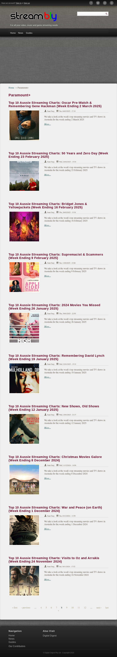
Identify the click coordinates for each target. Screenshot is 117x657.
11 (79, 607)
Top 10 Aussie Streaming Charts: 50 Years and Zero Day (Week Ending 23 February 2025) (58, 154)
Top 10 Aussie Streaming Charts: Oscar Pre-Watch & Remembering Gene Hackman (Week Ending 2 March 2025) (55, 104)
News (20, 33)
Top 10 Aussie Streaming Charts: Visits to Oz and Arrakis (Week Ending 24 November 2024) (54, 559)
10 (72, 607)
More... (47, 123)
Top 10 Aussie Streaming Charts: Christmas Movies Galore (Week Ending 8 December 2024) (55, 458)
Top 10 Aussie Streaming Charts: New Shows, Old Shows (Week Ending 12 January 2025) (54, 407)
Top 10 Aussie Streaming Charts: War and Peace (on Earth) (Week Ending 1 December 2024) (55, 509)
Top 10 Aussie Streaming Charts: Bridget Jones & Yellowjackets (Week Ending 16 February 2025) (48, 205)
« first (14, 607)
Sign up (27, 3)
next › (98, 607)
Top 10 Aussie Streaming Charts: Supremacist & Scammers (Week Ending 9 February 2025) (56, 256)
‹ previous (25, 607)
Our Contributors (17, 646)
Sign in (18, 3)
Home (13, 33)
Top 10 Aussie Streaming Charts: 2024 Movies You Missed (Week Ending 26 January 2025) (54, 306)
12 (85, 607)
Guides (29, 33)
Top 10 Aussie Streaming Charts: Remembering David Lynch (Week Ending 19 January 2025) (56, 357)
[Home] (33, 16)
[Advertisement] (58, 61)
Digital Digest (50, 635)
